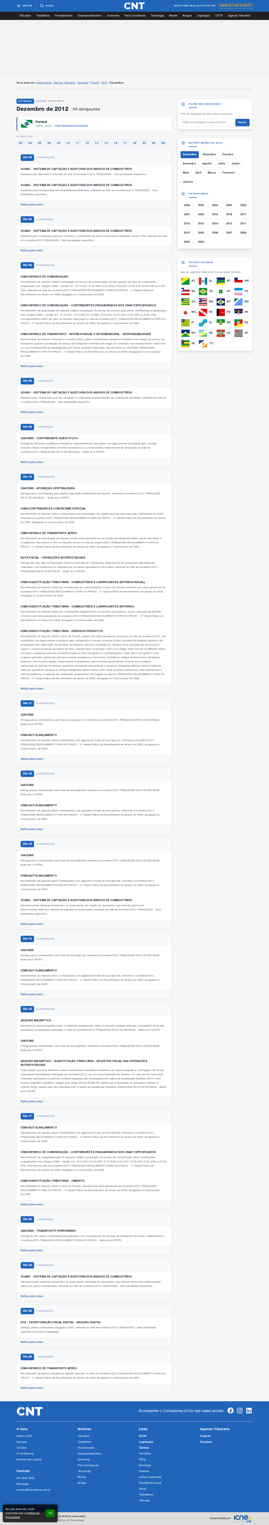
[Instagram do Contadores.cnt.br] (239, 1413)
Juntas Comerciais (150, 1477)
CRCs (142, 1460)
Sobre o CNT (24, 1436)
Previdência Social (150, 1483)
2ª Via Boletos (25, 1454)
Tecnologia (157, 15)
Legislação (203, 15)
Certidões (145, 1454)
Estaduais (145, 1465)
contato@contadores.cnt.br (33, 1490)
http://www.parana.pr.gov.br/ (72, 126)
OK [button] (50, 1513)
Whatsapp (22, 1484)
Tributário (25, 15)
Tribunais (144, 1501)
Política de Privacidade (70, 1520)
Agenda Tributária (239, 15)
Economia (113, 15)
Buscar (242, 122)
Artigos (187, 15)
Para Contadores (135, 15)
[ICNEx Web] (243, 1518)
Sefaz (142, 1489)
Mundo (173, 15)
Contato (21, 1448)
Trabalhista (43, 15)
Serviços (21, 1442)
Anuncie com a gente (235, 6)
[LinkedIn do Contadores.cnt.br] (249, 1413)
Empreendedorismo (90, 15)
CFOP (219, 15)
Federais (144, 1471)
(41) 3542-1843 (25, 1478)
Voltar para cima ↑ (33, 205)
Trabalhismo (146, 1495)
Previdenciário (63, 15)
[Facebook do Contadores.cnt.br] (230, 1413)
